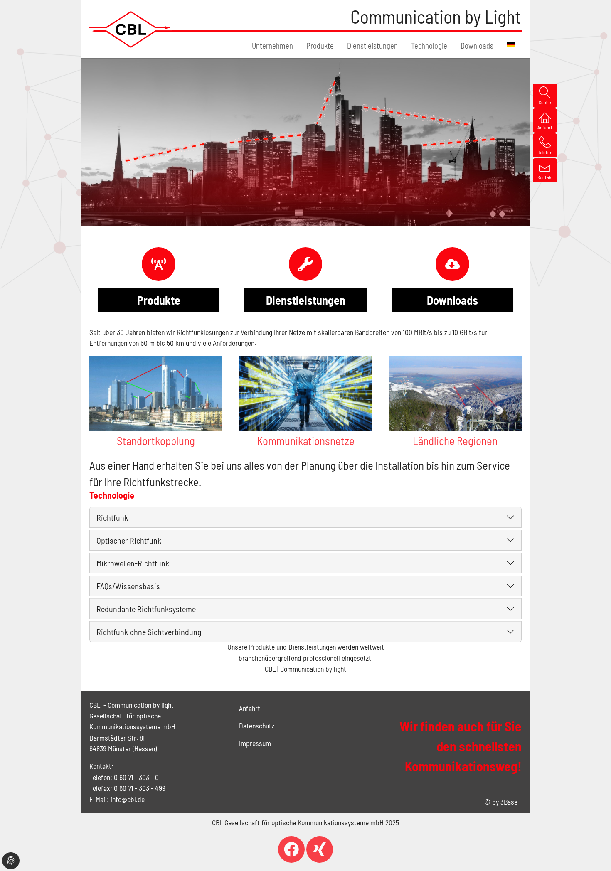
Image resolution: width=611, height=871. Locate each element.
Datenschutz (256, 725)
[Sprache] (511, 44)
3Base (508, 801)
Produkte (158, 300)
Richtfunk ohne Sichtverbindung (148, 632)
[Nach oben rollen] (592, 852)
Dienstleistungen (305, 300)
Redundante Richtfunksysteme (146, 609)
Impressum (255, 743)
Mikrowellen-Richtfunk (132, 563)
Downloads (452, 300)
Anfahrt (249, 708)
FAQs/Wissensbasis (128, 586)
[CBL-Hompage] (130, 29)
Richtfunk (112, 517)
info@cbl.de (128, 799)
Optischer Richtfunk (128, 540)
